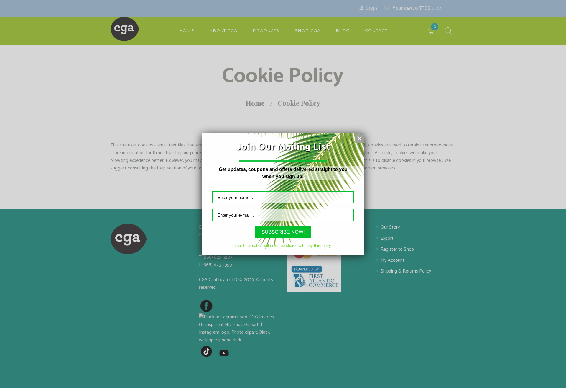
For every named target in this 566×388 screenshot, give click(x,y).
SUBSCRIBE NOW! (283, 232)
